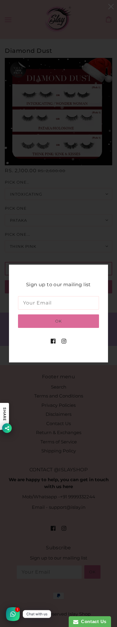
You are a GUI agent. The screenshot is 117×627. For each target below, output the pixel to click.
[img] (53, 341)
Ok (58, 321)
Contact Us (92, 621)
